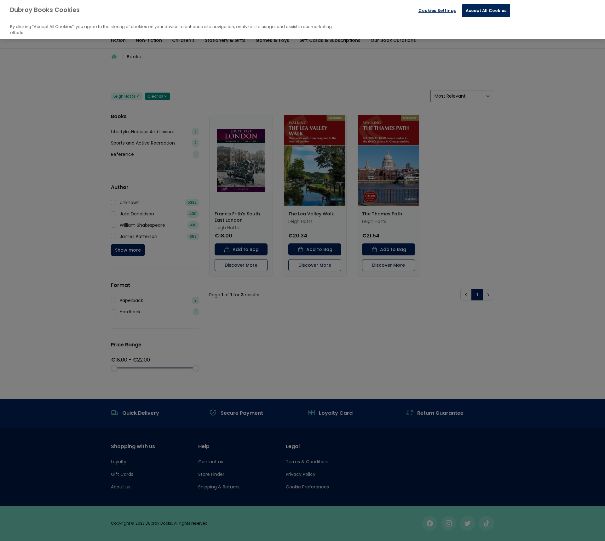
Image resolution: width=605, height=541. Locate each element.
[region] (302, 19)
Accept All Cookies (486, 11)
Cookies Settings (437, 11)
